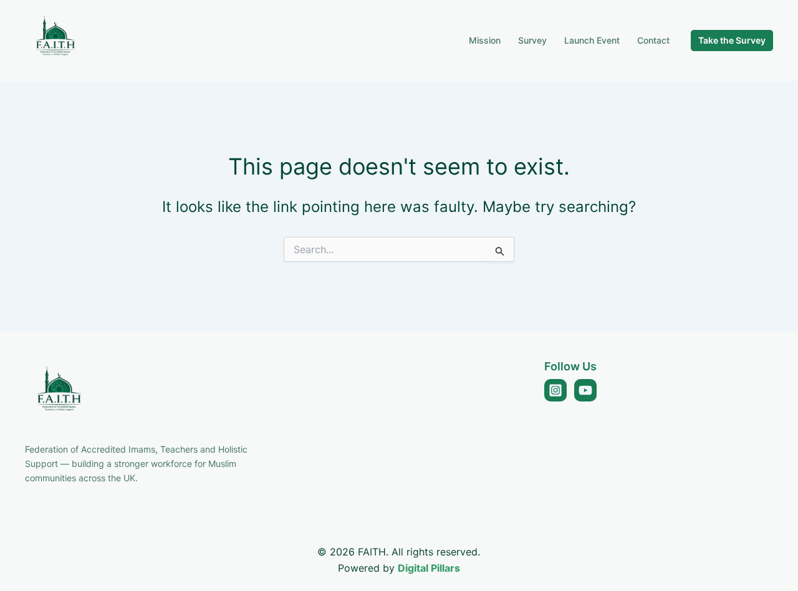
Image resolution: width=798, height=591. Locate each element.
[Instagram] (555, 390)
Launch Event (592, 40)
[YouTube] (585, 390)
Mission (485, 40)
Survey (532, 40)
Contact (653, 40)
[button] (732, 40)
